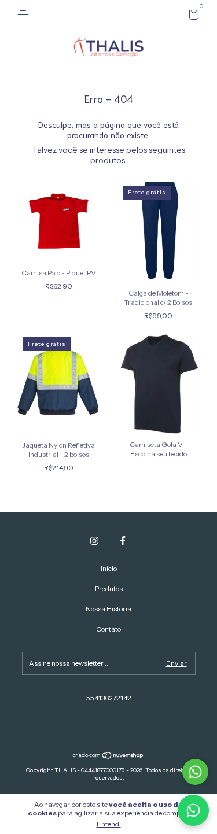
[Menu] (25, 15)
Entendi (109, 824)
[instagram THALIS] (94, 540)
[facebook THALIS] (122, 540)
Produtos (109, 588)
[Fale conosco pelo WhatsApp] (195, 772)
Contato (108, 629)
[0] (192, 16)
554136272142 (108, 697)
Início (109, 568)
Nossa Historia (108, 608)
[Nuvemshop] (108, 756)
